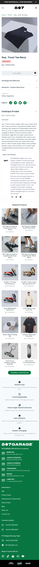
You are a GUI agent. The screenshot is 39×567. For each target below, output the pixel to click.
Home (4, 15)
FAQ (3, 491)
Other (10, 15)
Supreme (10, 96)
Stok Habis (17, 73)
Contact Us (6, 514)
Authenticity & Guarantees (11, 499)
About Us (5, 510)
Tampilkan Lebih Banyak (19, 373)
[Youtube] (20, 196)
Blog (3, 506)
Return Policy (6, 503)
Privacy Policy (6, 495)
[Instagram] (12, 196)
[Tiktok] (16, 196)
